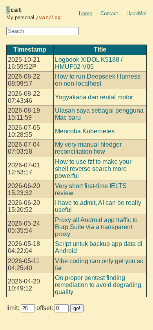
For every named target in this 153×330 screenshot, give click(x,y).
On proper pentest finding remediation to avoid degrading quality (98, 284)
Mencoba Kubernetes (85, 131)
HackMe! (136, 13)
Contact (109, 13)
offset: (45, 308)
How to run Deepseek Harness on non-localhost (97, 80)
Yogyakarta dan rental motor (94, 97)
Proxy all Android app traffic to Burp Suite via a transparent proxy (96, 227)
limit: (13, 308)
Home (85, 13)
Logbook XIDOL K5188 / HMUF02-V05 (88, 63)
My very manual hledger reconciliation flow (88, 148)
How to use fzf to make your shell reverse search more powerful (93, 168)
